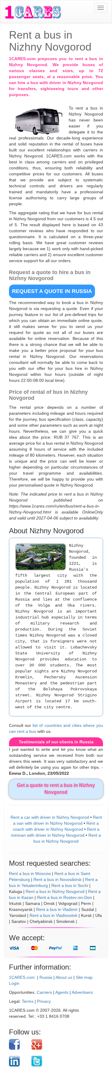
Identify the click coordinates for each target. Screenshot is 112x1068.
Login (14, 983)
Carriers (44, 992)
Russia (45, 977)
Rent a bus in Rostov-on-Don (64, 897)
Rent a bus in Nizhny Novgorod (55, 891)
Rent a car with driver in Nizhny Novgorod (49, 817)
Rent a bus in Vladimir (57, 909)
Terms (27, 1001)
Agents (61, 992)
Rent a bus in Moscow (30, 873)
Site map (84, 977)
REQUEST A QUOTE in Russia (52, 291)
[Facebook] (18, 1044)
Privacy (44, 1001)
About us (64, 977)
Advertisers (82, 992)
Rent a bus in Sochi (69, 885)
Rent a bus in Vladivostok (53, 915)
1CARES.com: (22, 977)
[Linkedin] (18, 1061)
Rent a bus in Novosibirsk (57, 879)
